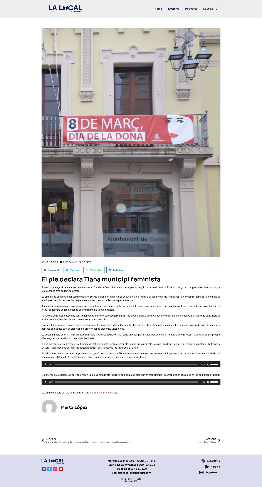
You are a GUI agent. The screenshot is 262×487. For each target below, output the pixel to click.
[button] (52, 270)
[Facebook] (44, 469)
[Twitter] (49, 469)
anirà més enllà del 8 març (103, 392)
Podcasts (191, 8)
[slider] (214, 364)
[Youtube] (61, 469)
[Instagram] (55, 469)
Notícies (173, 8)
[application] (131, 364)
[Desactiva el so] (208, 364)
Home (158, 8)
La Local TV (210, 8)
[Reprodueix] (45, 364)
